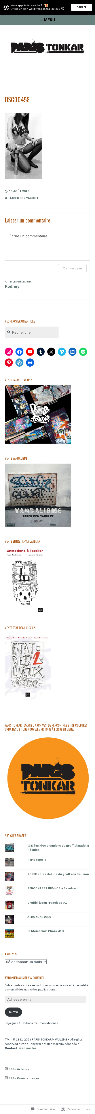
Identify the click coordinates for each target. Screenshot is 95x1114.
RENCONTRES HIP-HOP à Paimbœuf (53, 888)
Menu (49, 19)
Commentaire (72, 268)
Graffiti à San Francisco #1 (47, 902)
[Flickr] (30, 363)
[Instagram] (9, 352)
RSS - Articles (19, 1069)
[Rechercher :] (32, 332)
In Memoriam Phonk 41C (45, 931)
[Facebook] (19, 352)
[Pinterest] (9, 363)
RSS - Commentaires (24, 1078)
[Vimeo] (62, 352)
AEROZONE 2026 (39, 917)
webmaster (27, 1048)
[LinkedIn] (72, 352)
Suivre (13, 1011)
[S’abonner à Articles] (6, 1069)
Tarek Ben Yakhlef (24, 198)
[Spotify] (83, 352)
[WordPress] (19, 363)
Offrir (82, 7)
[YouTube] (30, 352)
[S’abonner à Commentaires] (6, 1078)
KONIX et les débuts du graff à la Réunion (58, 874)
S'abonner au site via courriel (24, 977)
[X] (51, 352)
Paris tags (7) (37, 859)
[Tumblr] (41, 352)
